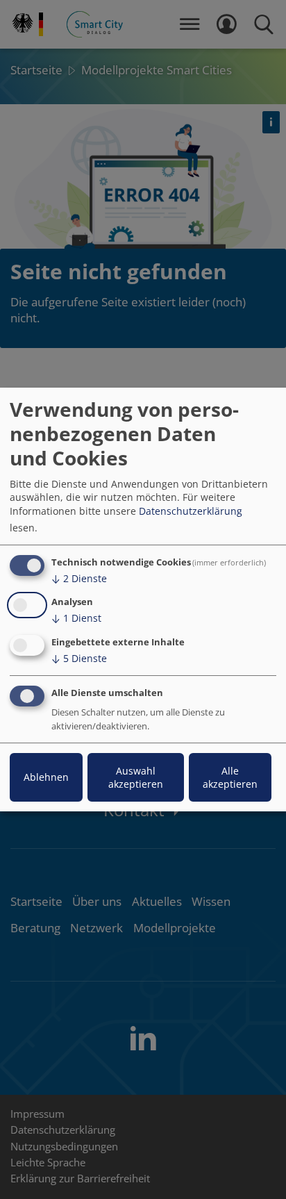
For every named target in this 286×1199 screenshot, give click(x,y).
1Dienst (76, 618)
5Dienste (79, 658)
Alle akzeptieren (230, 777)
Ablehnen (46, 777)
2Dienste (79, 578)
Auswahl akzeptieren (135, 777)
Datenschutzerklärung (190, 511)
